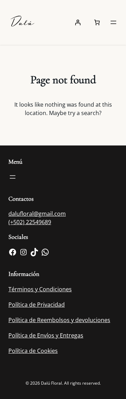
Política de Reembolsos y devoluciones (59, 320)
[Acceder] (78, 22)
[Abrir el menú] (113, 22)
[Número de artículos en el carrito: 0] (97, 22)
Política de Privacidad (36, 304)
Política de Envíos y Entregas (45, 335)
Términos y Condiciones (40, 289)
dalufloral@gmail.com (37, 214)
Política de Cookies (33, 351)
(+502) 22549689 (29, 222)
